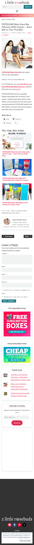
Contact (17, 530)
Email (4, 274)
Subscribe (17, 423)
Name (4, 266)
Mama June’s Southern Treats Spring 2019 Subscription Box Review (19, 386)
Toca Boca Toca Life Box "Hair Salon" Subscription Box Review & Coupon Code (20, 377)
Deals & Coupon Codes (19, 210)
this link (17, 89)
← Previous (8, 236)
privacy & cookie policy (24, 537)
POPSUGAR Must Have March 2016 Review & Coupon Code (15, 204)
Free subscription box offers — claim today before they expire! (17, 15)
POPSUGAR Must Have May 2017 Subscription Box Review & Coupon (15, 179)
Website (4, 282)
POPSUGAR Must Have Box (12, 72)
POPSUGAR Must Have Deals (11, 213)
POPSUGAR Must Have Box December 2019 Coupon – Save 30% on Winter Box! (16, 154)
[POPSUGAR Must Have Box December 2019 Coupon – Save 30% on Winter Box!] (17, 141)
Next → (28, 236)
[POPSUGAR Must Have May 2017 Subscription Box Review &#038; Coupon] (17, 167)
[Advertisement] (17, 450)
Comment (5, 253)
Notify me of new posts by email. (16, 297)
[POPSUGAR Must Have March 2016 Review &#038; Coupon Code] (17, 191)
